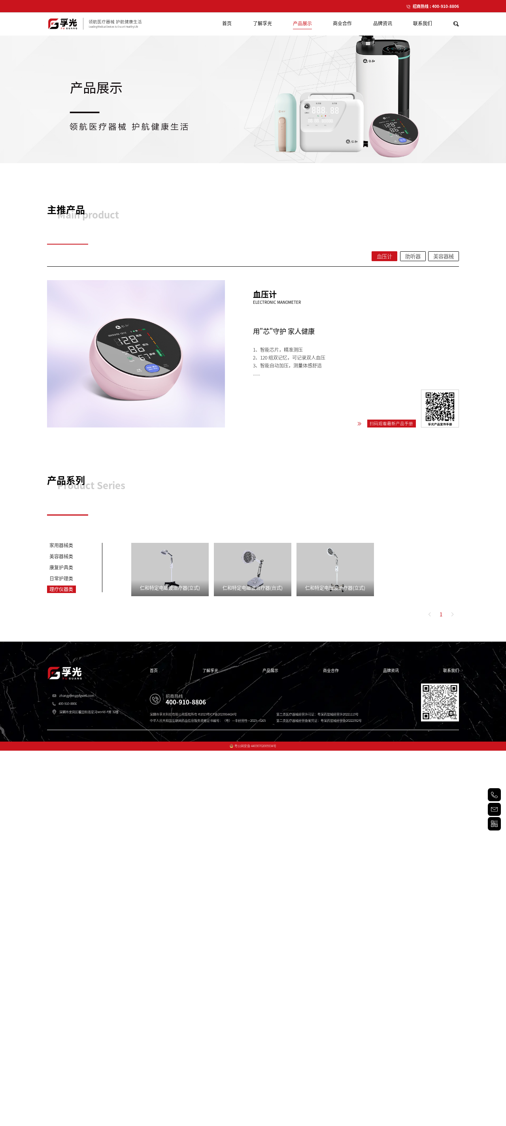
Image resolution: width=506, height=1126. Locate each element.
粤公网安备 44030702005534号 (255, 746)
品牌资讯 (391, 670)
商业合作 (331, 670)
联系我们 (451, 670)
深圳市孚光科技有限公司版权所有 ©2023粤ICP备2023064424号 (193, 714)
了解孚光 (210, 670)
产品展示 (270, 670)
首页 (154, 670)
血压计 (384, 256)
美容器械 (443, 256)
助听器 (413, 256)
